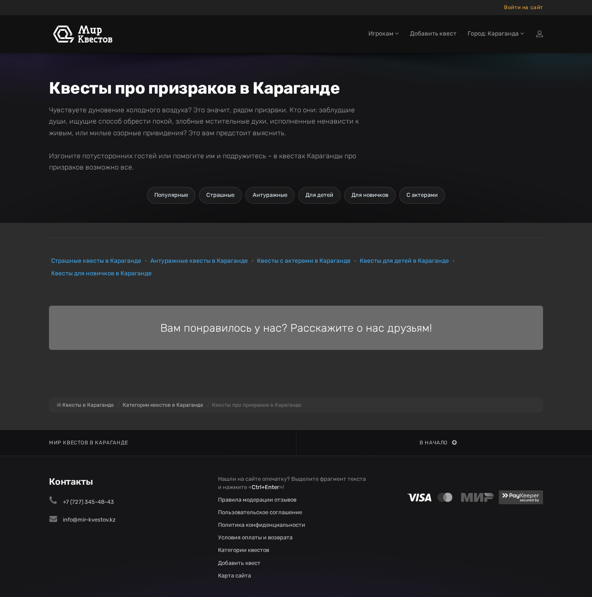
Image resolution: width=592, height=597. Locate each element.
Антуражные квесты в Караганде (199, 260)
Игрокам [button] (381, 33)
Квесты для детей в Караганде (404, 260)
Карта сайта (234, 575)
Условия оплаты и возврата (255, 537)
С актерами (422, 195)
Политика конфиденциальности (261, 525)
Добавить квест (433, 33)
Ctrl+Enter (265, 487)
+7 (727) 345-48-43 (88, 502)
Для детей (319, 195)
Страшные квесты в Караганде (96, 260)
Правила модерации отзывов (257, 499)
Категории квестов (243, 550)
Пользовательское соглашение (260, 512)
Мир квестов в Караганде (88, 443)
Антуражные (270, 195)
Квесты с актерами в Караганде (304, 260)
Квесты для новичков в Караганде (101, 273)
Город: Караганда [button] (494, 33)
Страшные (220, 195)
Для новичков (369, 195)
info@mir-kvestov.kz (89, 519)
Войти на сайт (523, 7)
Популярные (171, 195)
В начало (434, 443)
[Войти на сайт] (540, 33)
